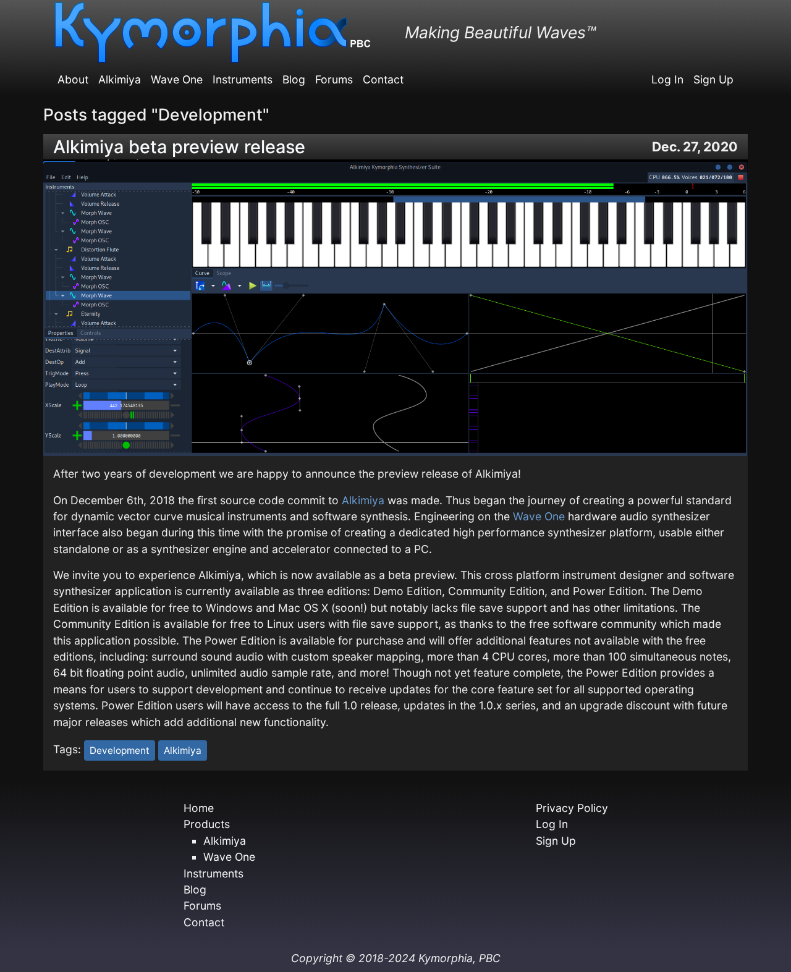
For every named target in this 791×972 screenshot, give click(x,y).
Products (207, 824)
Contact (383, 79)
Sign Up (713, 79)
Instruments (243, 79)
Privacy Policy (572, 807)
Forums (334, 79)
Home (199, 807)
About (72, 79)
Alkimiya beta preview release (179, 147)
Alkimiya (119, 79)
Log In (667, 79)
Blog (293, 79)
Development (120, 750)
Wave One (177, 79)
